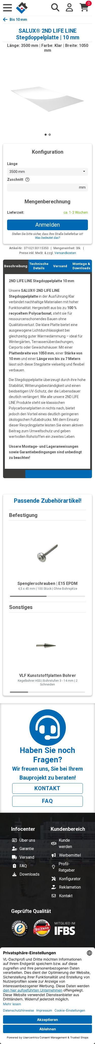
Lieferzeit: (15, 212)
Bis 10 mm (18, 19)
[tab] (15, 266)
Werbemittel (70, 855)
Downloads (30, 874)
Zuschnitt (15, 179)
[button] (7, 8)
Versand (27, 857)
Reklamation (70, 887)
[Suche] (55, 7)
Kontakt (47, 788)
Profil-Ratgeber (67, 867)
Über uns (27, 840)
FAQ (47, 801)
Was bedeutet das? (47, 238)
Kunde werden (65, 843)
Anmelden (47, 225)
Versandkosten (65, 253)
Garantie (27, 848)
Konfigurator (70, 878)
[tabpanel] (47, 371)
